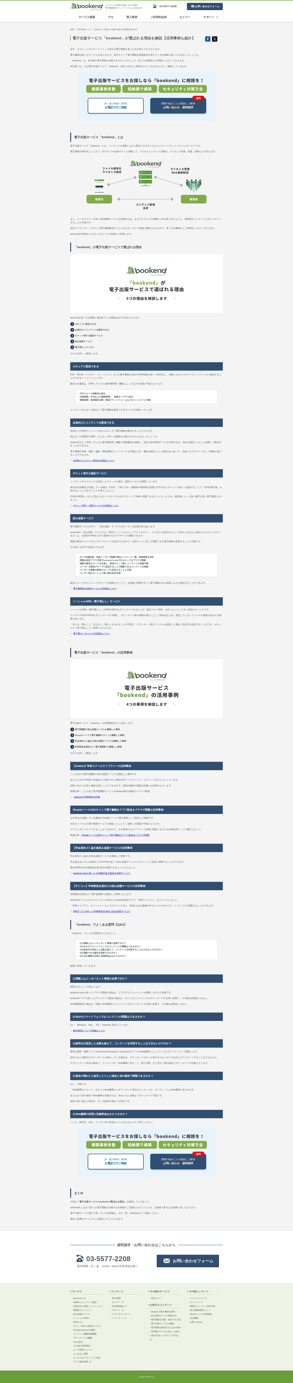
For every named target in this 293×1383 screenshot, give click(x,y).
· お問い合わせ (195, 1322)
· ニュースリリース (197, 1298)
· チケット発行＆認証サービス (86, 1326)
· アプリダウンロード (121, 1314)
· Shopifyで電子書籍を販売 (162, 1311)
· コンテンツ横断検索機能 (84, 1334)
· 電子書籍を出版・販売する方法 (165, 1319)
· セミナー (116, 1302)
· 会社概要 (193, 1318)
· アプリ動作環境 (80, 1361)
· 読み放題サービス (81, 1314)
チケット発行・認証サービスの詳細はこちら (96, 505)
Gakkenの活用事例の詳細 (87, 797)
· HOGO (153, 1298)
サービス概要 (87, 17)
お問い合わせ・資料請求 (178, 105)
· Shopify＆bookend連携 (83, 1330)
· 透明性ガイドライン (82, 1310)
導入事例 (131, 17)
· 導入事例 (116, 1298)
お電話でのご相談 (115, 105)
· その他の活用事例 (81, 1346)
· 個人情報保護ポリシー (199, 1310)
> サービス (76, 1291)
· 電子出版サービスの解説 (162, 1323)
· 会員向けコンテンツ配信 (84, 1302)
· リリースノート (119, 1318)
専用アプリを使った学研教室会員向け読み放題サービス (101, 911)
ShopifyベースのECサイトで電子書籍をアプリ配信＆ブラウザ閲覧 (116, 835)
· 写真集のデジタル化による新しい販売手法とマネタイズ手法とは (165, 1335)
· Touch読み (77, 1342)
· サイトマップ (195, 1302)
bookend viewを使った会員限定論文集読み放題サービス (101, 873)
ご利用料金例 (158, 17)
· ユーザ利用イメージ (82, 1350)
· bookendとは (79, 1298)
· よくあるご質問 (80, 1353)
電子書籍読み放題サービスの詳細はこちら (95, 588)
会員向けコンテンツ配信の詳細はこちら (93, 460)
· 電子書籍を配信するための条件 (165, 1327)
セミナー (184, 17)
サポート (208, 17)
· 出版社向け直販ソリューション (87, 1306)
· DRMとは (77, 1322)
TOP (72, 29)
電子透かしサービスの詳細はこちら (91, 633)
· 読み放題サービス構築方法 (163, 1315)
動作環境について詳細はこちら (89, 1030)
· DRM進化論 (117, 1306)
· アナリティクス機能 (82, 1338)
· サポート (116, 1310)
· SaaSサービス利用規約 (200, 1314)
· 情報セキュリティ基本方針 (201, 1306)
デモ (111, 17)
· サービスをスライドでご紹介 (86, 1357)
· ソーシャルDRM (80, 1318)
